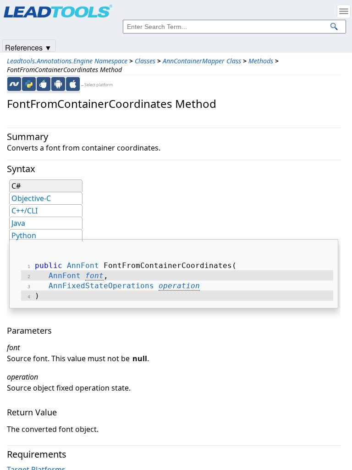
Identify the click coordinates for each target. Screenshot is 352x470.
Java (18, 223)
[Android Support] (58, 84)
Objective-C (31, 198)
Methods (260, 60)
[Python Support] (29, 84)
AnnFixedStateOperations (101, 285)
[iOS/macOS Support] (73, 84)
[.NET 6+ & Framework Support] (14, 84)
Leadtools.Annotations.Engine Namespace (67, 60)
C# (16, 186)
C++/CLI (24, 211)
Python (23, 235)
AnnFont (83, 265)
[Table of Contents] (344, 11)
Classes (145, 60)
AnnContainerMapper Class (202, 60)
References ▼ (28, 47)
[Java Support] (43, 84)
